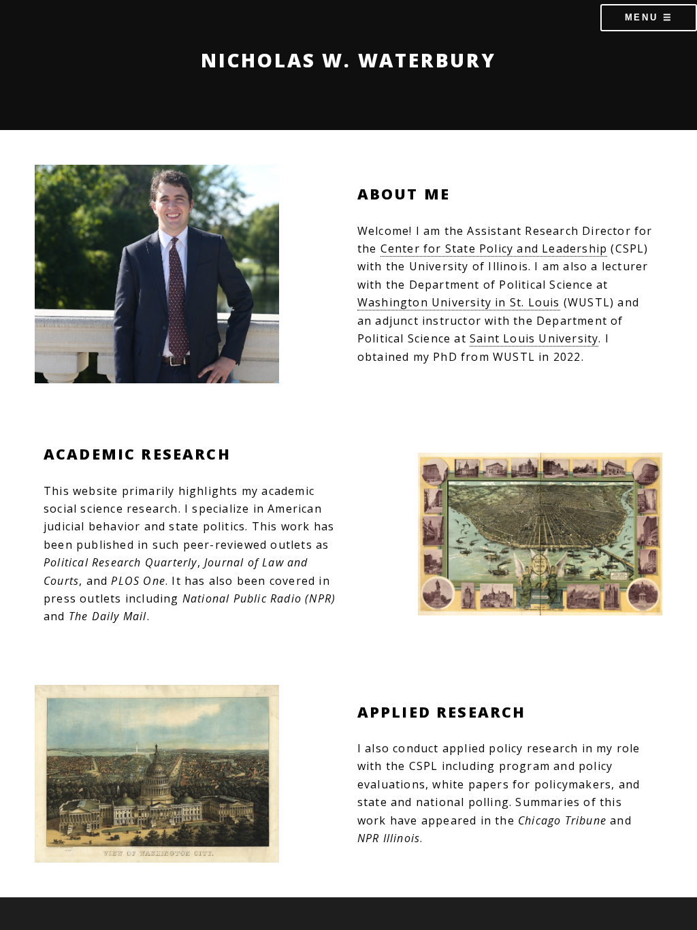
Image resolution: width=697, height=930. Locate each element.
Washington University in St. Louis (458, 302)
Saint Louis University (534, 338)
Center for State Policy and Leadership (494, 248)
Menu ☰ (649, 17)
